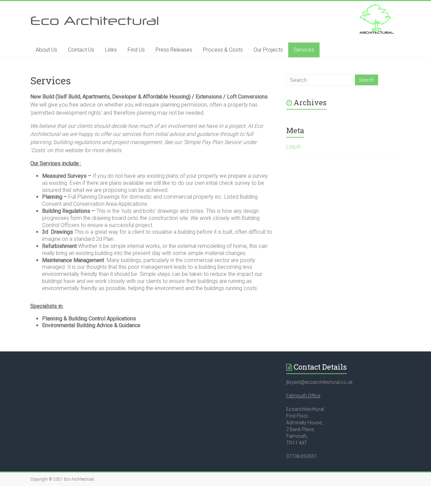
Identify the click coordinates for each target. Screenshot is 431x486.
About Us (46, 50)
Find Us (136, 50)
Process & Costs (223, 50)
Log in (293, 146)
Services (304, 50)
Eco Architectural (94, 20)
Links (111, 50)
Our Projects (268, 50)
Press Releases (174, 50)
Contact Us (81, 50)
